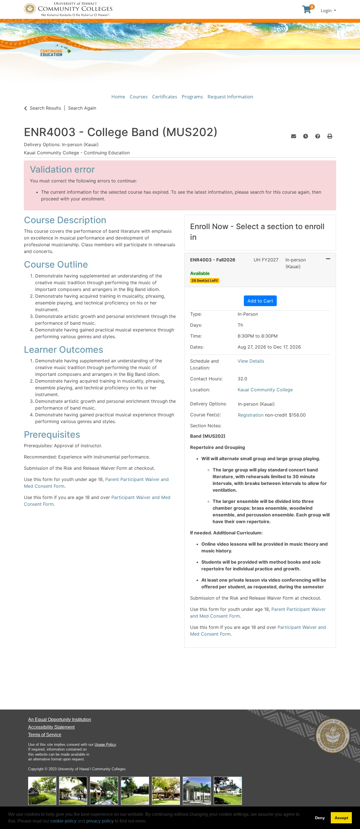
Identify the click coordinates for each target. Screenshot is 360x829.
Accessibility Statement (51, 727)
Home (118, 96)
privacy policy (100, 821)
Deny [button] (320, 818)
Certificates (164, 96)
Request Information (230, 96)
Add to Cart (260, 301)
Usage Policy (105, 744)
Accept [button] (341, 818)
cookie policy (63, 821)
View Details (251, 361)
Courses (139, 96)
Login (327, 10)
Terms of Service (44, 734)
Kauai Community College (265, 389)
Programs (192, 96)
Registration (251, 415)
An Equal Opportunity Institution (59, 719)
